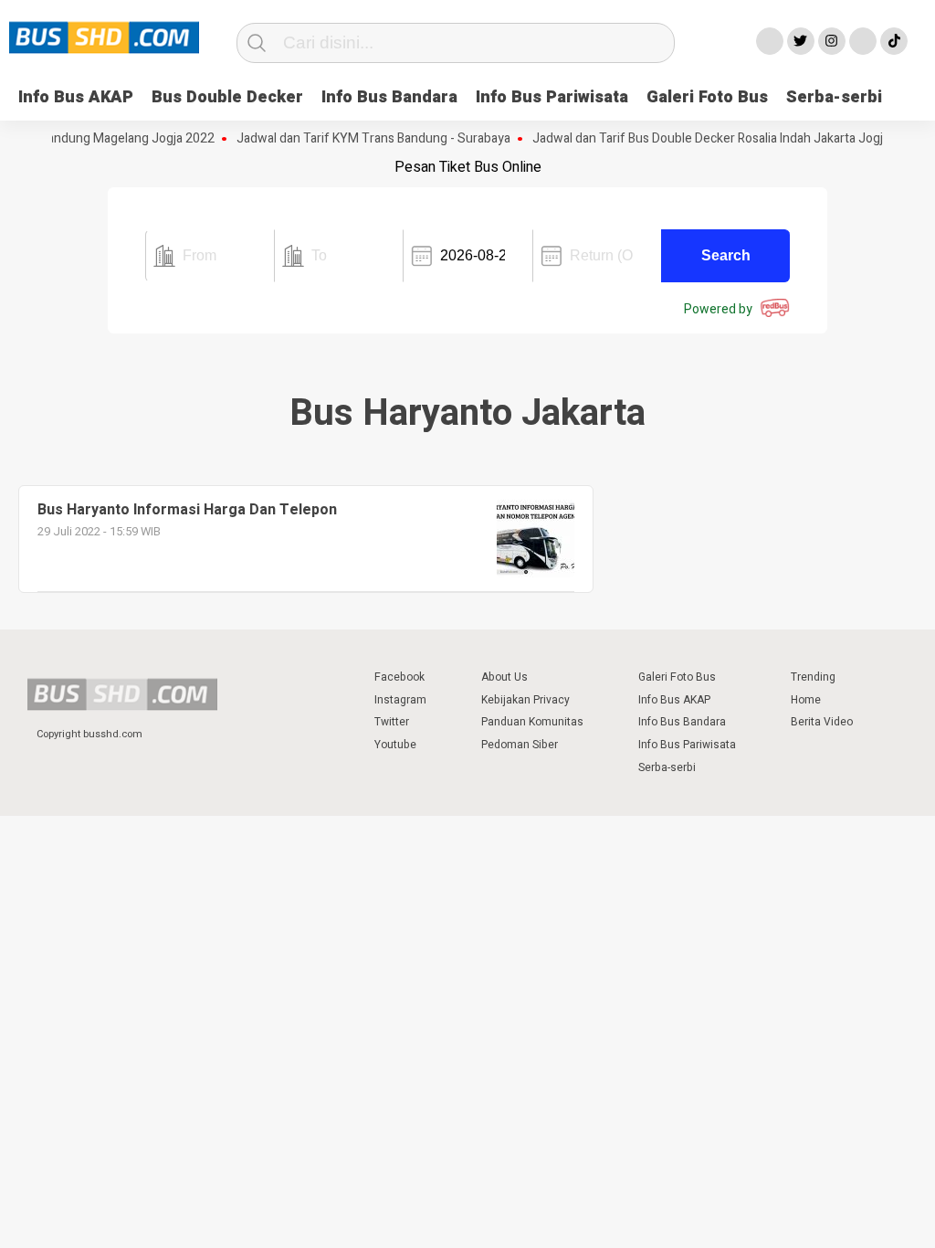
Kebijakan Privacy (525, 700)
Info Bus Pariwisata (552, 97)
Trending (813, 677)
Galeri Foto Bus (707, 97)
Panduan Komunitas (532, 722)
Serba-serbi (834, 97)
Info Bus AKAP (75, 97)
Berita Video (822, 722)
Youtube (395, 744)
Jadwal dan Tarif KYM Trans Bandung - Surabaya (362, 139)
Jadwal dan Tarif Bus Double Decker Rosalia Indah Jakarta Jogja (698, 139)
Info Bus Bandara (389, 97)
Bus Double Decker (227, 97)
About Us (504, 677)
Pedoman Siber (519, 744)
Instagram (400, 700)
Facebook (399, 677)
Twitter (391, 722)
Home (806, 700)
